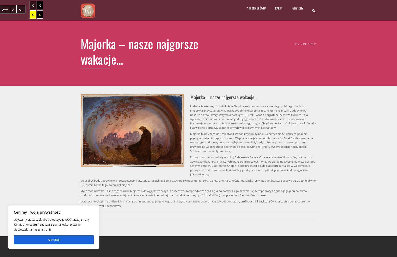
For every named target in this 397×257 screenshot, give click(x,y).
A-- (21, 9)
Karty (278, 8)
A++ (5, 9)
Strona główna (256, 8)
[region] (53, 227)
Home (297, 44)
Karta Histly (309, 44)
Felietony (297, 8)
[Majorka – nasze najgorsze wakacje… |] (88, 10)
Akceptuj (54, 240)
